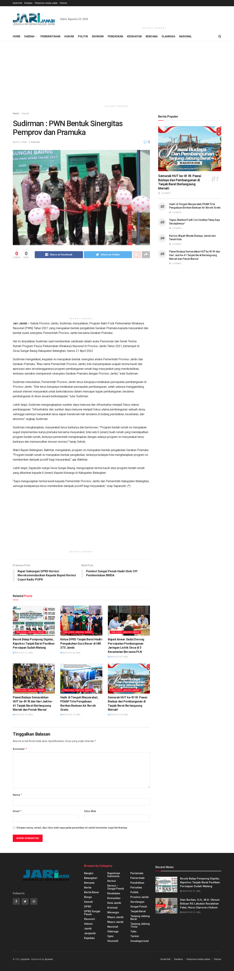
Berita (87, 887)
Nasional (185, 36)
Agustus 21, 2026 (23, 653)
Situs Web (90, 811)
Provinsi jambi (139, 897)
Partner (63, 3)
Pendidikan (115, 36)
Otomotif (112, 941)
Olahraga (168, 36)
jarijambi (25, 959)
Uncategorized (139, 941)
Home (16, 36)
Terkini (134, 936)
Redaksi (28, 3)
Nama (17, 795)
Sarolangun (137, 901)
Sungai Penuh (138, 906)
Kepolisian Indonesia (113, 875)
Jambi (88, 928)
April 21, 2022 (20, 142)
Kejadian (89, 938)
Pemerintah (137, 878)
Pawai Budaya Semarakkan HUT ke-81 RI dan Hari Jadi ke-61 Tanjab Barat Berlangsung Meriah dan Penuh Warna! (194, 255)
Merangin (113, 912)
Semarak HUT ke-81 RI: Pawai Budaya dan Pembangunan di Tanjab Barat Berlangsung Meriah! (179, 182)
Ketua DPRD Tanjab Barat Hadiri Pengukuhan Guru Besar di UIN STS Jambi (81, 643)
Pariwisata (136, 873)
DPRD (87, 906)
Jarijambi (90, 933)
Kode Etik (17, 3)
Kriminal (112, 907)
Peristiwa (136, 887)
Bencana (152, 36)
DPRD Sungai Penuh (92, 913)
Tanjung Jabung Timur (140, 925)
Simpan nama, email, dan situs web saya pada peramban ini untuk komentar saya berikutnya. (72, 827)
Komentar (20, 749)
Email (17, 811)
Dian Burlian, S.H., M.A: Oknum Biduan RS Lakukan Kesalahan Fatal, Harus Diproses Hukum (200, 903)
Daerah (29, 36)
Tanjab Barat (138, 911)
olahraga (112, 931)
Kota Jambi (114, 902)
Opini (110, 936)
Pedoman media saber (46, 3)
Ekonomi (98, 36)
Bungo (88, 897)
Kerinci (111, 880)
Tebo (133, 931)
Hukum (69, 36)
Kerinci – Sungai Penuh (115, 887)
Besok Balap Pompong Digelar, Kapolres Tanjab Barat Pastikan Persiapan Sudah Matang (33, 643)
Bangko (88, 873)
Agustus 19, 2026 (23, 714)
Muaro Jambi (115, 917)
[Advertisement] (154, 16)
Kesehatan (134, 36)
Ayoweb (49, 959)
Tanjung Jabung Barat (30, 632)
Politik (83, 36)
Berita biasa (91, 892)
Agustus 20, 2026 (71, 653)
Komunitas (113, 898)
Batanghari (90, 878)
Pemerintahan (50, 36)
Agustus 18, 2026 (119, 714)
